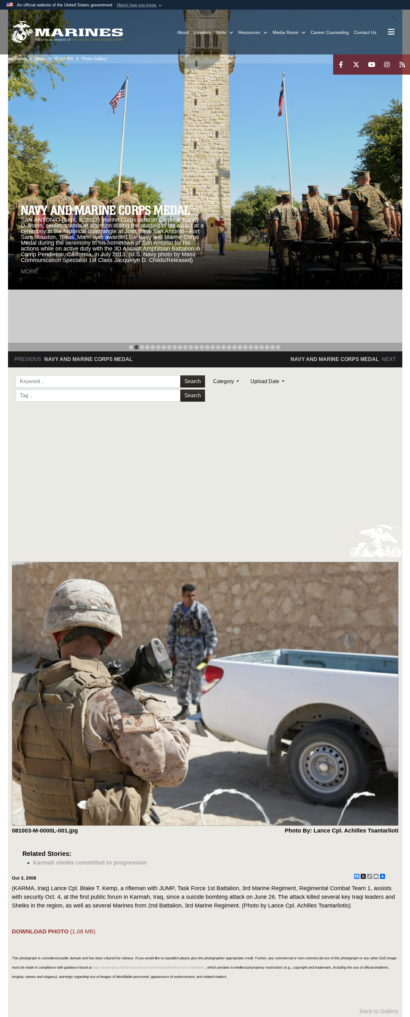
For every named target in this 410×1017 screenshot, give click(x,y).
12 (191, 347)
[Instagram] (387, 64)
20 (234, 347)
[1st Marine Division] (67, 32)
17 (218, 347)
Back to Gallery (378, 1011)
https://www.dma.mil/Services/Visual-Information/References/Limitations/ (148, 967)
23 (251, 347)
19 (229, 347)
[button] (140, 5)
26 (267, 347)
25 (261, 347)
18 (223, 347)
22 (245, 347)
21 (240, 347)
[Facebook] (340, 64)
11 (185, 347)
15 (207, 347)
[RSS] (402, 64)
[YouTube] (371, 64)
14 (202, 347)
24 (256, 347)
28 (278, 347)
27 (272, 347)
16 (212, 347)
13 (196, 347)
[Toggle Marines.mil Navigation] (391, 32)
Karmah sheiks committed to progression (90, 862)
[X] (356, 64)
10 (180, 347)
